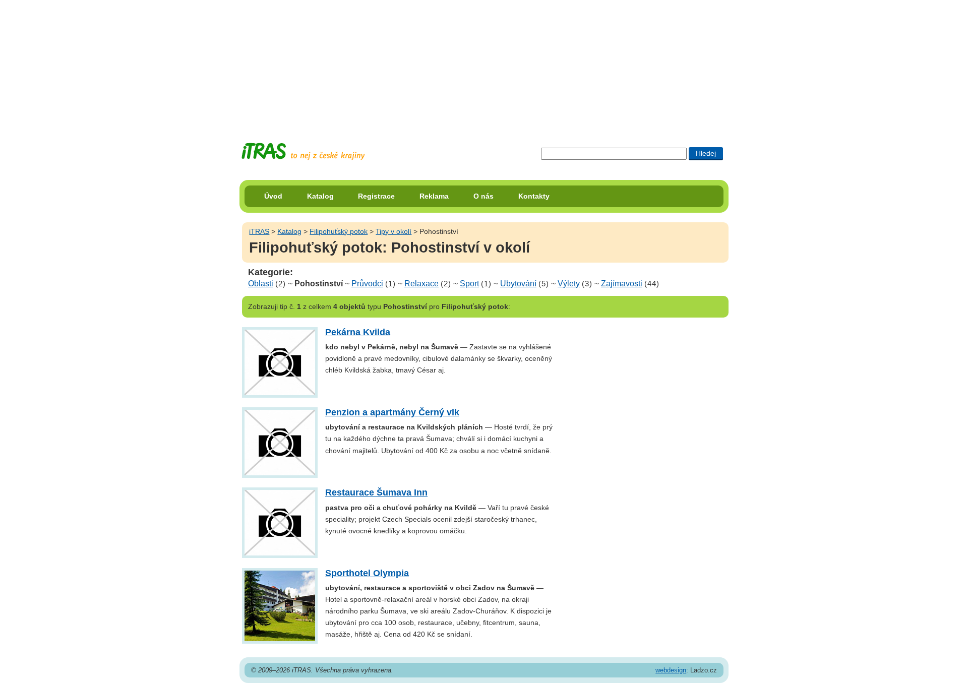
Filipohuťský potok (339, 231)
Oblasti (260, 283)
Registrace (376, 196)
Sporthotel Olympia (367, 573)
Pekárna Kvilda (357, 332)
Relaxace (421, 283)
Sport (469, 283)
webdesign (670, 670)
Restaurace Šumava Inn (376, 492)
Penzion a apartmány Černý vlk (392, 412)
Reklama (434, 196)
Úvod (273, 196)
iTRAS (259, 231)
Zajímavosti (621, 283)
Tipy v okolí (393, 231)
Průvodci (367, 283)
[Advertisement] (484, 63)
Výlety (569, 283)
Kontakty (534, 196)
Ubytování (518, 283)
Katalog (320, 196)
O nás (483, 196)
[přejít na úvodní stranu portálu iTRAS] (303, 151)
